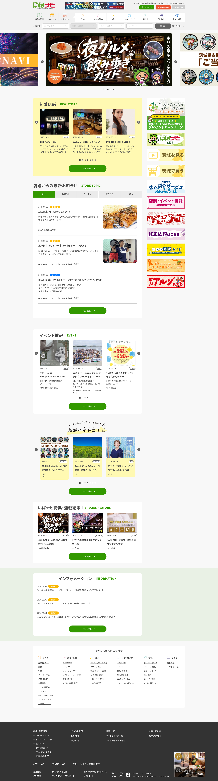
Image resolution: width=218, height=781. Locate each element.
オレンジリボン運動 (43, 752)
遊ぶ (114, 19)
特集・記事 (39, 19)
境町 (131, 462)
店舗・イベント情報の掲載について (87, 764)
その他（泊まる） (173, 666)
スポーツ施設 (95, 666)
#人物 (110, 474)
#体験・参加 (44, 388)
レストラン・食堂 (44, 699)
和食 (40, 670)
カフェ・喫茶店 (44, 687)
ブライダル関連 (150, 666)
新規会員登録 (163, 7)
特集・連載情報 (40, 731)
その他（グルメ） (44, 703)
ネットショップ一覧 (114, 735)
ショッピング (129, 19)
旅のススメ (40, 743)
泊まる (161, 19)
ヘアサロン (67, 662)
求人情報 (177, 19)
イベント (52, 19)
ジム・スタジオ (68, 679)
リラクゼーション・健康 (72, 675)
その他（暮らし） (150, 683)
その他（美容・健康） (71, 683)
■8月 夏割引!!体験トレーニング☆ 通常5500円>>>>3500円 (70, 279)
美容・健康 (98, 19)
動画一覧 (110, 731)
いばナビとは (155, 731)
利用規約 (37, 776)
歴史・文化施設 (96, 675)
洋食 (40, 666)
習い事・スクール (150, 662)
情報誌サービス (58, 764)
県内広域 (63, 462)
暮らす (145, 19)
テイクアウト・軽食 (45, 695)
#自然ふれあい (87, 390)
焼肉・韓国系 (43, 679)
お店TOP (65, 19)
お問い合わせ (155, 735)
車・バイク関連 (150, 679)
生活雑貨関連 (122, 675)
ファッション (121, 662)
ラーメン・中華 (44, 675)
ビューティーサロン (70, 670)
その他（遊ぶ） (95, 683)
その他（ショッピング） (125, 683)
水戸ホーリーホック (44, 739)
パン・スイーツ (44, 691)
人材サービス (38, 764)
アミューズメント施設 (98, 662)
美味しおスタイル (43, 756)
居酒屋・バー (43, 662)
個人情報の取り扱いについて (95, 771)
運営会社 (37, 771)
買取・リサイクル (123, 679)
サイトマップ (89, 776)
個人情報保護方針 (59, 771)
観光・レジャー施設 (98, 670)
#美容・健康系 (53, 388)
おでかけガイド (42, 748)
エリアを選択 (49, 26)
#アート (44, 476)
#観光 (44, 474)
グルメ (83, 19)
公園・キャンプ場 (97, 679)
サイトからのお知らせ (116, 740)
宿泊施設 (170, 662)
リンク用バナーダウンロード (63, 776)
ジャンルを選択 (106, 26)
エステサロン (68, 666)
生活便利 (147, 675)
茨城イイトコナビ (43, 735)
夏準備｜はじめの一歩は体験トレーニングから (62, 245)
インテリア (121, 666)
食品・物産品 (122, 670)
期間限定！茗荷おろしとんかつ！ (54, 211)
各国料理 (42, 683)
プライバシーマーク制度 (141, 774)
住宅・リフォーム (150, 670)
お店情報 (75, 735)
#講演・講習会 (111, 388)
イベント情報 (77, 731)
